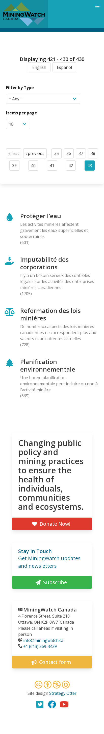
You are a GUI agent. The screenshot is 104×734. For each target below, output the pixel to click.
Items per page (21, 113)
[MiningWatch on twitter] (40, 704)
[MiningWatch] (24, 14)
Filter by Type (20, 87)
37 (82, 154)
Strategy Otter (62, 693)
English (39, 67)
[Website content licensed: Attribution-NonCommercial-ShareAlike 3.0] (52, 685)
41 (53, 167)
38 (94, 154)
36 (70, 154)
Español (64, 67)
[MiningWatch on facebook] (52, 704)
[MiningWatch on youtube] (64, 704)
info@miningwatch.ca (43, 640)
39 (15, 167)
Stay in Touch (35, 551)
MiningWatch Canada (50, 609)
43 (91, 167)
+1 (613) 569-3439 (40, 646)
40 (34, 167)
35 (58, 154)
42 (72, 167)
